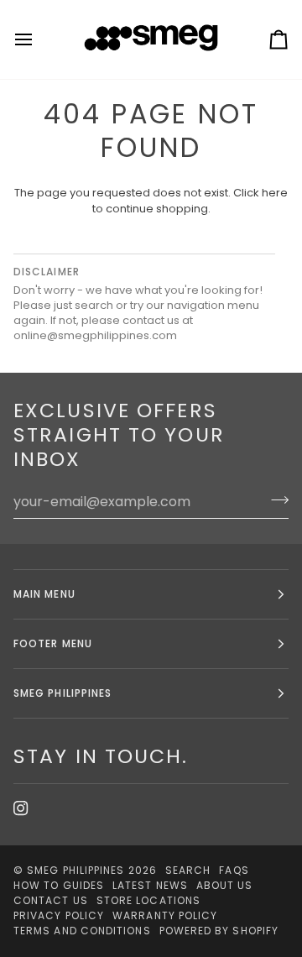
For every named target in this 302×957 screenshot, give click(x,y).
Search (188, 870)
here (275, 193)
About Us (224, 885)
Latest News (150, 885)
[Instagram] (21, 808)
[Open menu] (38, 39)
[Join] (275, 499)
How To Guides (58, 885)
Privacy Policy (58, 915)
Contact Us (50, 900)
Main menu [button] (44, 594)
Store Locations (148, 900)
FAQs (233, 870)
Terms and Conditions (82, 930)
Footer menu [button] (52, 643)
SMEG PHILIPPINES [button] (62, 693)
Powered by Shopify (219, 930)
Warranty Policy (164, 915)
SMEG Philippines (75, 870)
